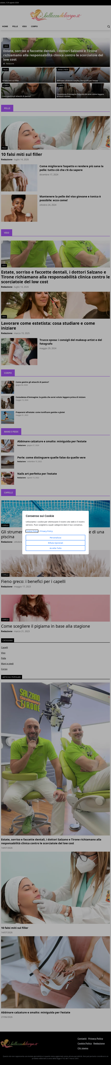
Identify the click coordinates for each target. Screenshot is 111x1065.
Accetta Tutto (55, 548)
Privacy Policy (46, 531)
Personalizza (55, 537)
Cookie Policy (32, 531)
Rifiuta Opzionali (55, 543)
